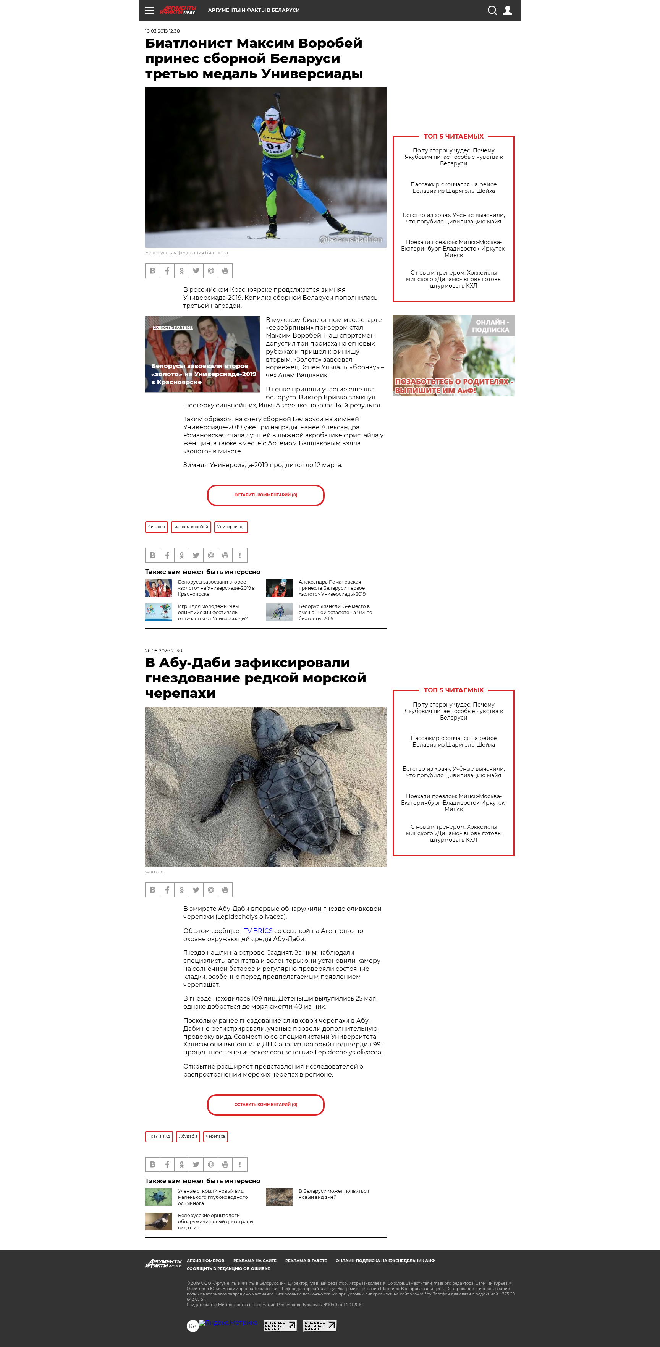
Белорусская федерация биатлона (186, 252)
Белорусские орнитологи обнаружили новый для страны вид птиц (215, 1222)
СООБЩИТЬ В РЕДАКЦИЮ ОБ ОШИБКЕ (228, 1268)
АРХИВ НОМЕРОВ (206, 1260)
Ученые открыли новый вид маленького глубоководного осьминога (213, 1197)
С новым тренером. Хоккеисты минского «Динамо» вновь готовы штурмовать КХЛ (454, 279)
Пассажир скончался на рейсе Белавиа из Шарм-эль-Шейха (454, 187)
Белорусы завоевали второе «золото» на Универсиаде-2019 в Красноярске (216, 588)
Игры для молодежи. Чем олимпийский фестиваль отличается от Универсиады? (213, 612)
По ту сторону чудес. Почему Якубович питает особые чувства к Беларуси (454, 157)
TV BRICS (258, 931)
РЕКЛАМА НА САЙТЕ (255, 1260)
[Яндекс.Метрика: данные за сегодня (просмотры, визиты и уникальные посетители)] (228, 1323)
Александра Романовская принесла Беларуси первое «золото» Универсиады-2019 (332, 588)
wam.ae (154, 872)
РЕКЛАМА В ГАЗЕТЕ (306, 1260)
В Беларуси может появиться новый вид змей (334, 1194)
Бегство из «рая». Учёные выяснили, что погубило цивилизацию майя (454, 218)
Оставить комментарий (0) (266, 495)
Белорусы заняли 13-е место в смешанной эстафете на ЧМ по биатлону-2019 (335, 612)
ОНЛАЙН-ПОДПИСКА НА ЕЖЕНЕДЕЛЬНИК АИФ (385, 1260)
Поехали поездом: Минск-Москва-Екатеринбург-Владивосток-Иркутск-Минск (453, 249)
